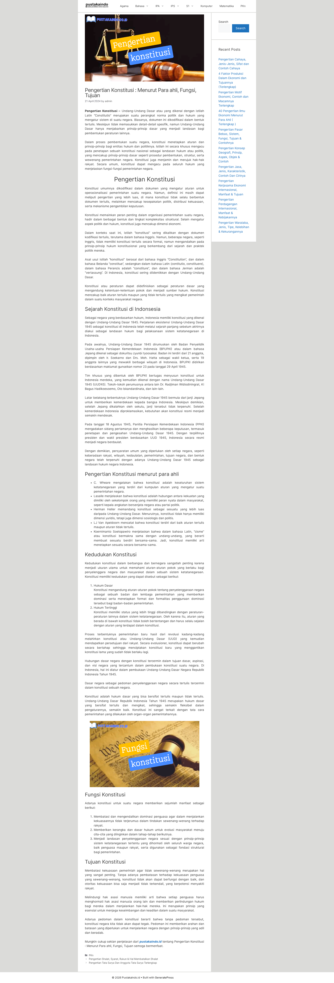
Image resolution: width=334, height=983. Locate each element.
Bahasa (139, 6)
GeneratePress (164, 977)
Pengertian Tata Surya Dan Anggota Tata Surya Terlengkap (123, 962)
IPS (173, 6)
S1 (187, 6)
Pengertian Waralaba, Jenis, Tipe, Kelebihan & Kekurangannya (233, 227)
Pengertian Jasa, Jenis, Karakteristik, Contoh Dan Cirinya (232, 171)
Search (223, 22)
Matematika (227, 6)
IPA (158, 6)
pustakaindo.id (151, 941)
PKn (243, 6)
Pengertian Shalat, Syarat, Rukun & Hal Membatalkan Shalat (123, 958)
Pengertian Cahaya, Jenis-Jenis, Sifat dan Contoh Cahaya (233, 64)
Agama (124, 6)
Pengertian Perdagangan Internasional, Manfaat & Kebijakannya (227, 208)
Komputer (207, 6)
